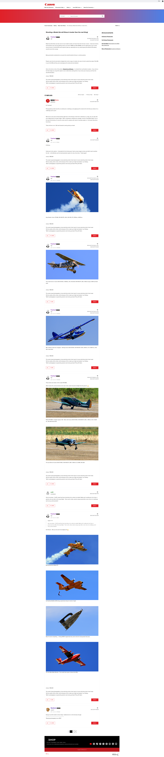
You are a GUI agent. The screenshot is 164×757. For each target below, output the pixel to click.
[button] (99, 368)
